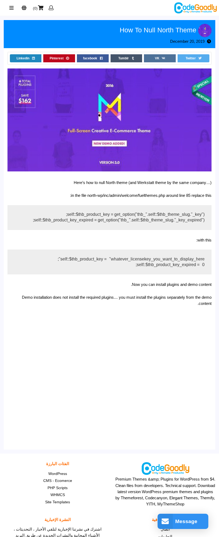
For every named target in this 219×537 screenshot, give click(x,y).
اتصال (165, 529)
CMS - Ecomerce (57, 480)
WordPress (57, 473)
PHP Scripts (58, 488)
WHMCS (57, 495)
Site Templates (57, 502)
